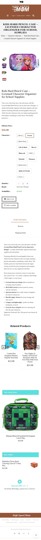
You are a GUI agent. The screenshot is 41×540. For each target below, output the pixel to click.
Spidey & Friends (24, 171)
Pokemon (32, 159)
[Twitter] (14, 533)
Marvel (33, 147)
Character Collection (14, 36)
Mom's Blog (5, 519)
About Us (28, 519)
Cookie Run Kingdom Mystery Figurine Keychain (11, 356)
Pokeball (21, 159)
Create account (21, 15)
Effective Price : (7, 126)
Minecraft (22, 153)
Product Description (20, 220)
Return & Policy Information (27, 522)
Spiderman (22, 165)
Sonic (20, 177)
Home (3, 36)
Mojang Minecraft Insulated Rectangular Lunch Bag (20, 437)
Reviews (20, 226)
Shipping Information (12, 522)
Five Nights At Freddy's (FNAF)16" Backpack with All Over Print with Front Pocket (30, 358)
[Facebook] (19, 533)
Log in (13, 15)
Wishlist (28, 15)
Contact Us (36, 519)
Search (22, 519)
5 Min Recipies (15, 519)
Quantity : (5, 183)
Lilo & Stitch (23, 147)
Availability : (6, 191)
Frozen (29, 135)
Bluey (20, 135)
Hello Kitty (22, 141)
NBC (31, 153)
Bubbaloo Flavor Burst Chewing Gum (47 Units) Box (11, 463)
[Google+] (24, 533)
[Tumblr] (28, 533)
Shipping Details (20, 233)
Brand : (4, 187)
